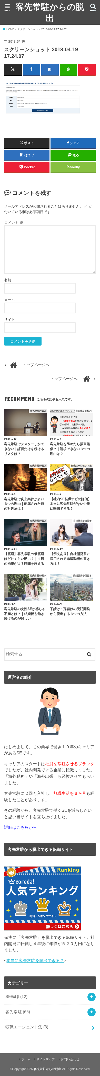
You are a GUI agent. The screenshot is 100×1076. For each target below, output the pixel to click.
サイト (9, 319)
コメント (13, 223)
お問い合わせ (70, 1059)
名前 (7, 280)
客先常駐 (17, 1011)
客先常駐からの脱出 (50, 12)
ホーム (26, 1059)
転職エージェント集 (26, 1027)
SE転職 (16, 996)
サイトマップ (45, 1059)
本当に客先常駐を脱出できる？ (35, 960)
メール (9, 300)
